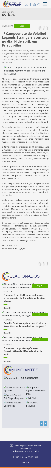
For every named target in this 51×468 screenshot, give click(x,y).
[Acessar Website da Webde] (25, 461)
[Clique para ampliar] (25, 70)
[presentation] (41, 423)
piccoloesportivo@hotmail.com (27, 445)
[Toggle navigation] (45, 4)
